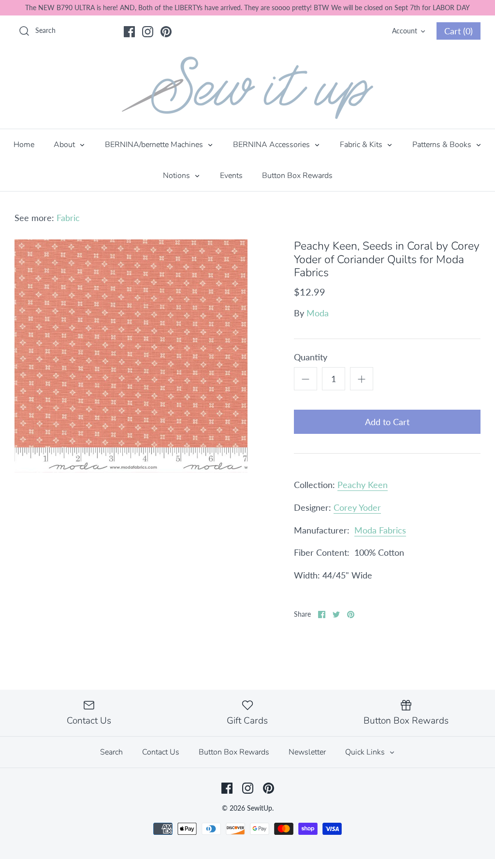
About (65, 144)
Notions (177, 175)
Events (231, 175)
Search (111, 752)
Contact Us (160, 752)
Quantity (310, 357)
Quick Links (366, 752)
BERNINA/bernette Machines (155, 144)
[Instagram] (147, 31)
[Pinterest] (166, 31)
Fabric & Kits (362, 144)
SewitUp (259, 808)
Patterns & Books (442, 144)
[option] (131, 356)
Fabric (68, 217)
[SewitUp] (247, 88)
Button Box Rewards (297, 175)
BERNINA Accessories (272, 144)
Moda (317, 313)
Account (404, 31)
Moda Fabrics (380, 530)
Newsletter (307, 752)
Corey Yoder (357, 507)
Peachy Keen (362, 484)
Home (24, 144)
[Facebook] (129, 31)
